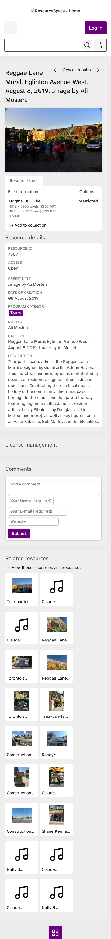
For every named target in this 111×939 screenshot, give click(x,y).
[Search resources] (87, 45)
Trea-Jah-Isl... (55, 716)
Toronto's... (17, 678)
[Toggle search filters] (100, 45)
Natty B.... (16, 869)
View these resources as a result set (46, 567)
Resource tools (24, 180)
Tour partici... (19, 601)
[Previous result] (55, 70)
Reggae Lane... (56, 640)
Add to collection (30, 225)
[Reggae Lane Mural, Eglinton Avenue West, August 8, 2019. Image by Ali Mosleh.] (53, 140)
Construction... (21, 754)
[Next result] (97, 70)
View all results (77, 69)
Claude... (50, 601)
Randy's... (51, 754)
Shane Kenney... (57, 831)
